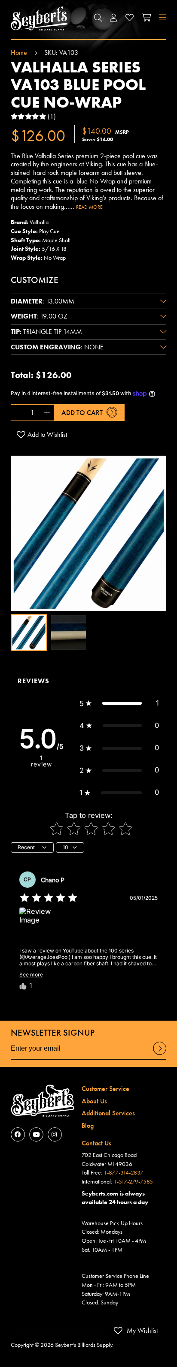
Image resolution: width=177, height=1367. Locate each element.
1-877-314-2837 (123, 1172)
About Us (94, 1101)
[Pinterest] (55, 1134)
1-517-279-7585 (133, 1181)
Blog (88, 1125)
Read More (89, 207)
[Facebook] (18, 1134)
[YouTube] (36, 1134)
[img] (48, 898)
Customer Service (105, 1088)
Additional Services (108, 1113)
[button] (98, 18)
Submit (160, 1054)
